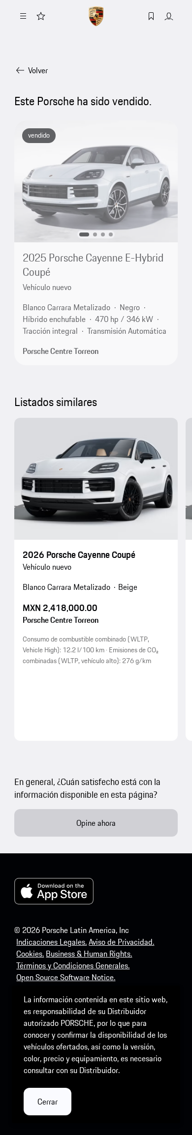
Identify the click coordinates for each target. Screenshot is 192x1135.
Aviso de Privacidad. (121, 942)
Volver (38, 70)
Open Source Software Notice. (65, 977)
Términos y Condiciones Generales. (72, 965)
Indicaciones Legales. (51, 942)
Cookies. (30, 954)
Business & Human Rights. (89, 954)
